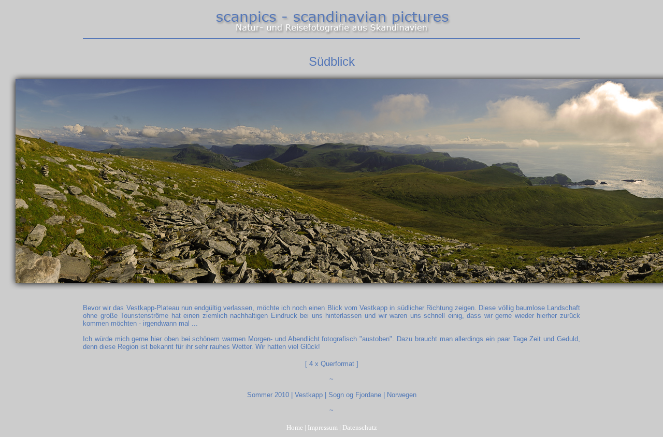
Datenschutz (359, 427)
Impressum (323, 427)
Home (294, 427)
